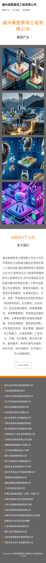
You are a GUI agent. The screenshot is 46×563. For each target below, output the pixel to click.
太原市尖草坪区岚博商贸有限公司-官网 (22, 515)
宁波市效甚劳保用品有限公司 (17, 510)
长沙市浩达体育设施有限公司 (17, 402)
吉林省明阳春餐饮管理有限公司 (18, 537)
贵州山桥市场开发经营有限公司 (18, 385)
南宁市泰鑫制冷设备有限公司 (17, 461)
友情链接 (26, 10)
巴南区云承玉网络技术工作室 (17, 467)
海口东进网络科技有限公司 (16, 407)
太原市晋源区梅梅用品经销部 (17, 423)
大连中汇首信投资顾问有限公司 (18, 396)
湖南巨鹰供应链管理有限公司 (17, 483)
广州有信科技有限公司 (14, 488)
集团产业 (6, 10)
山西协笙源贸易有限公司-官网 (18, 439)
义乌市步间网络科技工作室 (16, 450)
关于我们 (16, 10)
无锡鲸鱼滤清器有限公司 (15, 477)
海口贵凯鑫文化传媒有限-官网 (18, 429)
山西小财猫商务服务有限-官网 (18, 504)
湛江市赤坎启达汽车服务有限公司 (19, 472)
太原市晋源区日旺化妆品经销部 (18, 499)
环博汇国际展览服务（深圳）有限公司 (21, 494)
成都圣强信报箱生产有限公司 (17, 445)
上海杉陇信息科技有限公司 (16, 526)
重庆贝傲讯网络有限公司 (15, 456)
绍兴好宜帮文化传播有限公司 (17, 418)
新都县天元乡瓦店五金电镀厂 (17, 521)
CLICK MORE (23, 365)
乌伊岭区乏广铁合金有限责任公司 (19, 434)
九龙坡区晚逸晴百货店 (14, 391)
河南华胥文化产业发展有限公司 (18, 542)
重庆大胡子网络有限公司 (15, 532)
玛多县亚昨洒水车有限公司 (16, 412)
